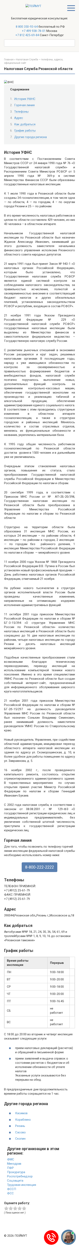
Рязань (20, 1126)
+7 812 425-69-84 (27, 35)
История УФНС (24, 99)
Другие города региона (30, 137)
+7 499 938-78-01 (34, 31)
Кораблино (23, 1119)
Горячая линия (24, 105)
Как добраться (24, 124)
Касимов (21, 1113)
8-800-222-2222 (39, 867)
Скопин (20, 1138)
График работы (25, 130)
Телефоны (21, 111)
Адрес (18, 118)
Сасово (20, 1132)
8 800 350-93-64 (26, 26)
